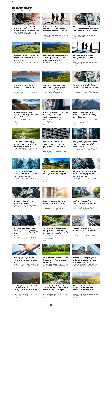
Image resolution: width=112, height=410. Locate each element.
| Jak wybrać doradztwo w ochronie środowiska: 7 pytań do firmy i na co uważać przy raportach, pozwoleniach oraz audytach (85, 230)
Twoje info (15, 2)
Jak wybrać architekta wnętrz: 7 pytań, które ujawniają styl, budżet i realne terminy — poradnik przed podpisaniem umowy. (26, 201)
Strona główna (96, 1)
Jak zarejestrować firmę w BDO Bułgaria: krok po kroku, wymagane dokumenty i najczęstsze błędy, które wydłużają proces (85, 57)
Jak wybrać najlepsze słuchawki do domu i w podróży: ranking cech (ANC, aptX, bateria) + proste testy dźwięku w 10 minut (55, 173)
